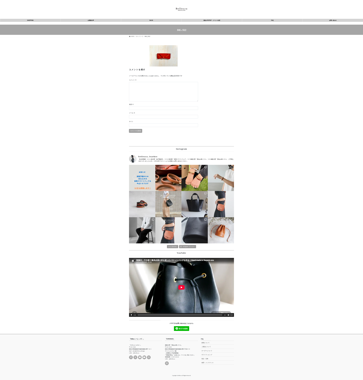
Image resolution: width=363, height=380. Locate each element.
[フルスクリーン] (231, 315)
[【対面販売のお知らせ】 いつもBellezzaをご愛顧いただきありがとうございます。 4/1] (168, 204)
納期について (205, 342)
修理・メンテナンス (207, 362)
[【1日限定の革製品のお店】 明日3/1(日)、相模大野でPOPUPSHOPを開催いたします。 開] (221, 230)
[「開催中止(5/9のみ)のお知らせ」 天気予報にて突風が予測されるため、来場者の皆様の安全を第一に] (142, 178)
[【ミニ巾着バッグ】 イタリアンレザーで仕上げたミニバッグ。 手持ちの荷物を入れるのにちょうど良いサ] (195, 230)
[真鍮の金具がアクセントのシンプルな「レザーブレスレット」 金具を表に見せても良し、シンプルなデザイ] (142, 204)
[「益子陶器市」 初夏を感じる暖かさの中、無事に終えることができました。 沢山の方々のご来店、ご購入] (168, 178)
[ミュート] (228, 315)
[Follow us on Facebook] (131, 357)
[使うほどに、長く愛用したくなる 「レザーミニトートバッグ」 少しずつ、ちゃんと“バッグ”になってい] (195, 204)
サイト (131, 122)
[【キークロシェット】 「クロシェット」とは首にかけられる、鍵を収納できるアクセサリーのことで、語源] (142, 230)
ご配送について (206, 346)
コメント (133, 80)
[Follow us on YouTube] (144, 357)
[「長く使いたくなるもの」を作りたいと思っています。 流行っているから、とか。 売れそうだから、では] (221, 204)
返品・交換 (205, 358)
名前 (131, 104)
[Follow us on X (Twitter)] (135, 357)
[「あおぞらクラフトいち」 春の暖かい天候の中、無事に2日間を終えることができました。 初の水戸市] (195, 178)
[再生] (131, 315)
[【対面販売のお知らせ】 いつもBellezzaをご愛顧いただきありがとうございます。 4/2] (221, 178)
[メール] (140, 357)
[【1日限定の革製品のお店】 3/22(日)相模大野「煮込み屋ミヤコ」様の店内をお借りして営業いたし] (168, 230)
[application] (181, 287)
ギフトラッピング (207, 354)
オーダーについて (207, 350)
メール (132, 113)
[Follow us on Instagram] (149, 357)
